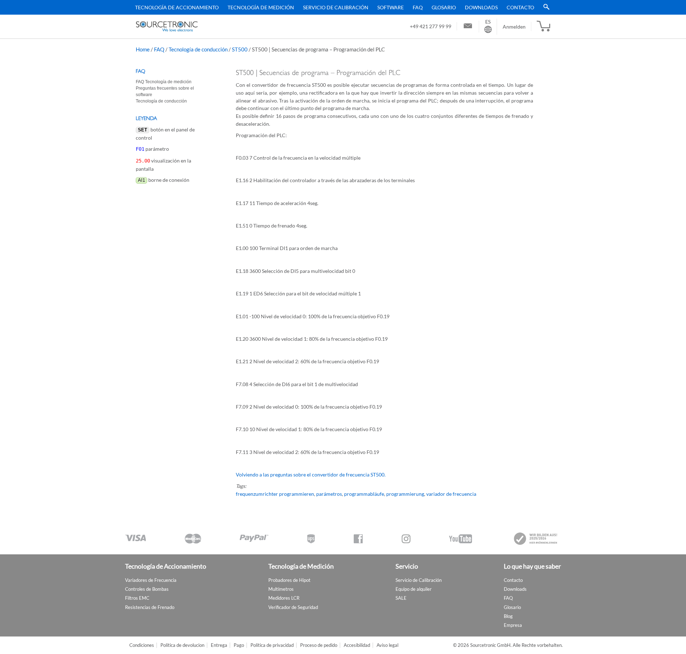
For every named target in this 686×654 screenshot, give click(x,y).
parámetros (329, 494)
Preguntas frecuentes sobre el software (165, 91)
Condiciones (141, 645)
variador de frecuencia (451, 494)
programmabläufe (364, 494)
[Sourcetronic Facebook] (358, 538)
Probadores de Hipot (289, 580)
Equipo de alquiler (414, 589)
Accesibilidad (357, 645)
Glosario (444, 7)
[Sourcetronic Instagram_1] (406, 538)
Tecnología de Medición (261, 7)
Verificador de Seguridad (293, 607)
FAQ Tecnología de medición (164, 81)
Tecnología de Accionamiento (177, 7)
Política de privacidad (272, 645)
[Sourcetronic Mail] (467, 27)
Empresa (513, 625)
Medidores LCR (283, 598)
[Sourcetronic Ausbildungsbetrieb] (536, 538)
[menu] (340, 7)
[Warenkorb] (543, 26)
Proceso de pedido (318, 645)
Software (390, 7)
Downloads (481, 7)
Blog (508, 616)
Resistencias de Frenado (149, 607)
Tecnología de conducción (198, 49)
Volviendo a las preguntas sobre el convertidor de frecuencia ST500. (311, 474)
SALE (401, 598)
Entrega (219, 645)
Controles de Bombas (147, 589)
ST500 (240, 49)
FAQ (418, 7)
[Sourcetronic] (167, 26)
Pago (239, 645)
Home (143, 49)
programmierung (405, 494)
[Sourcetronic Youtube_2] (460, 538)
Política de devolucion (182, 645)
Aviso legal (387, 645)
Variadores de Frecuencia (151, 580)
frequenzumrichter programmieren (275, 494)
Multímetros (281, 589)
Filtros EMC (137, 598)
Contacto (520, 7)
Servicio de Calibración (335, 7)
